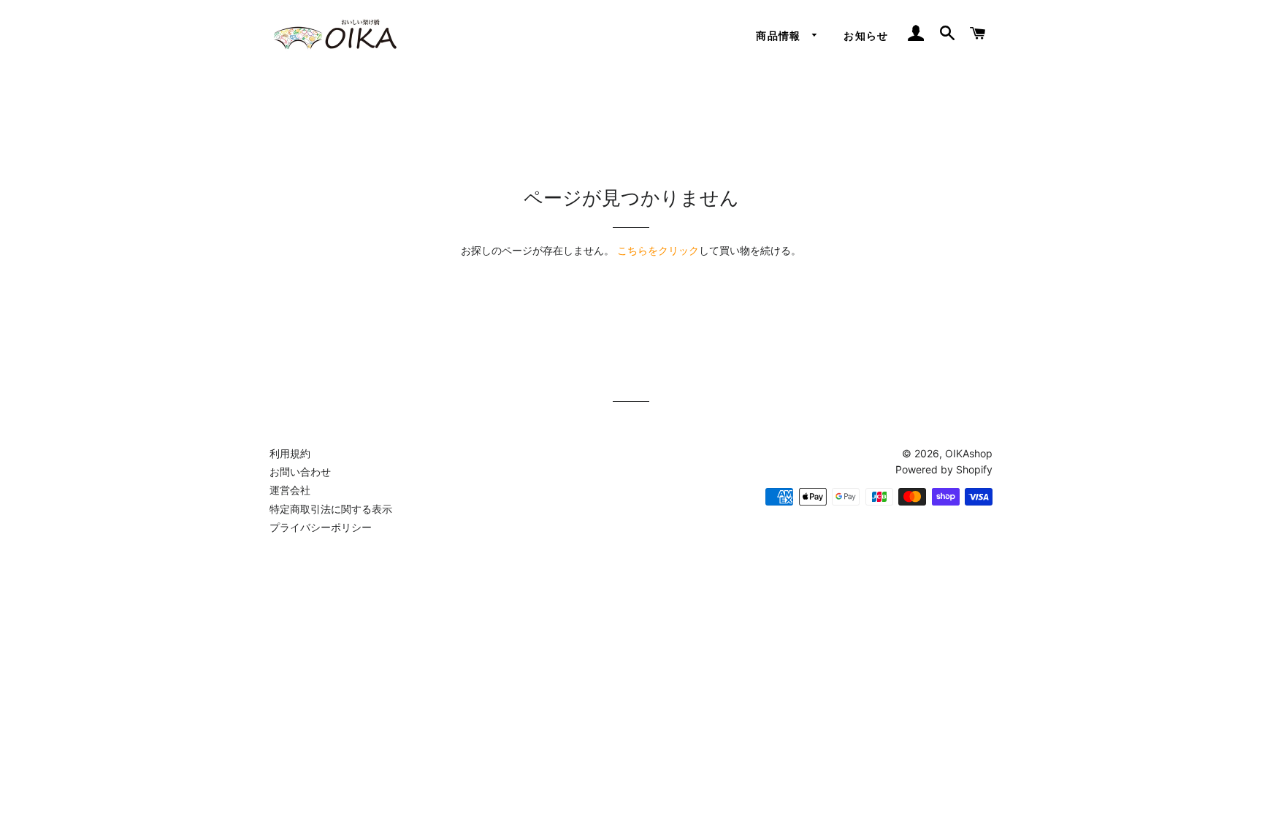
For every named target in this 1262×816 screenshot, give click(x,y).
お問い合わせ (300, 471)
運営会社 (289, 490)
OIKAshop (969, 453)
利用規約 (289, 453)
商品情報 (780, 35)
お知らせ (866, 35)
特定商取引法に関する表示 (330, 509)
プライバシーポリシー (320, 527)
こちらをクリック (658, 250)
